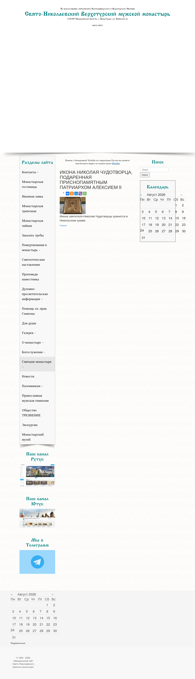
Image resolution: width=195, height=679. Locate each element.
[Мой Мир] (76, 193)
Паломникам (31, 386)
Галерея (28, 333)
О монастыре (32, 342)
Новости (28, 376)
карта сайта (97, 25)
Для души (29, 323)
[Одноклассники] (72, 193)
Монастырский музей (33, 437)
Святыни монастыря (36, 362)
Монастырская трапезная (32, 208)
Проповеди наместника (30, 276)
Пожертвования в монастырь (34, 247)
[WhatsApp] (85, 193)
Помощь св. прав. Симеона (34, 311)
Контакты (29, 172)
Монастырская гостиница (32, 184)
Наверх (63, 225)
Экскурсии (29, 425)
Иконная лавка (32, 196)
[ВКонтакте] (67, 193)
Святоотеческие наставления (33, 262)
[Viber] (80, 193)
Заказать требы (33, 235)
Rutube (116, 163)
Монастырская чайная (32, 223)
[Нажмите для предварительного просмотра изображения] (97, 205)
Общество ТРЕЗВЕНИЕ (31, 412)
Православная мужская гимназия (35, 398)
